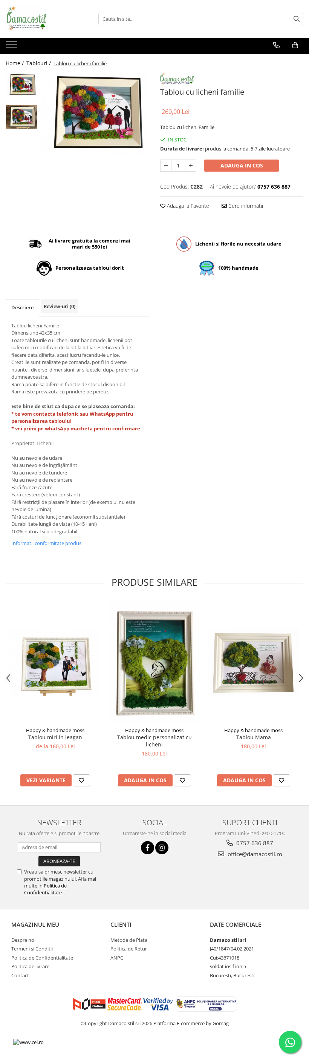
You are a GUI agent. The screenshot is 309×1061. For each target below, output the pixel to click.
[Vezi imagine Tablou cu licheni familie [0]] (21, 85)
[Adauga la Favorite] (81, 780)
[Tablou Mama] (253, 662)
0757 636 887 (254, 843)
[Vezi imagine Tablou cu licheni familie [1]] (21, 117)
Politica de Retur (128, 948)
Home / (15, 63)
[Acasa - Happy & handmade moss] (43, 19)
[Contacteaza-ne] (276, 45)
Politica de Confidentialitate (45, 889)
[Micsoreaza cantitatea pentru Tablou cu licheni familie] (165, 166)
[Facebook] (147, 847)
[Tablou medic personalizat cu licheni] (154, 661)
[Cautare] (296, 19)
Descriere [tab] (22, 307)
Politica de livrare (30, 966)
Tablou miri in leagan (55, 737)
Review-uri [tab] (59, 306)
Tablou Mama (253, 737)
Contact (20, 975)
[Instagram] (161, 847)
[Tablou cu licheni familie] (95, 113)
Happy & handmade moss (55, 730)
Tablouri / (39, 63)
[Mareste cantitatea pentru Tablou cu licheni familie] (190, 166)
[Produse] (12, 47)
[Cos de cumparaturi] (295, 45)
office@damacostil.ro (254, 854)
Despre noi (23, 940)
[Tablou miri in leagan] (55, 662)
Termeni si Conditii (32, 948)
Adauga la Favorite (187, 205)
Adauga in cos (241, 165)
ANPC (116, 957)
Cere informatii (245, 205)
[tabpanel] (95, 113)
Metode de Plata (128, 940)
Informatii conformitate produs (46, 543)
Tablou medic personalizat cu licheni (154, 741)
